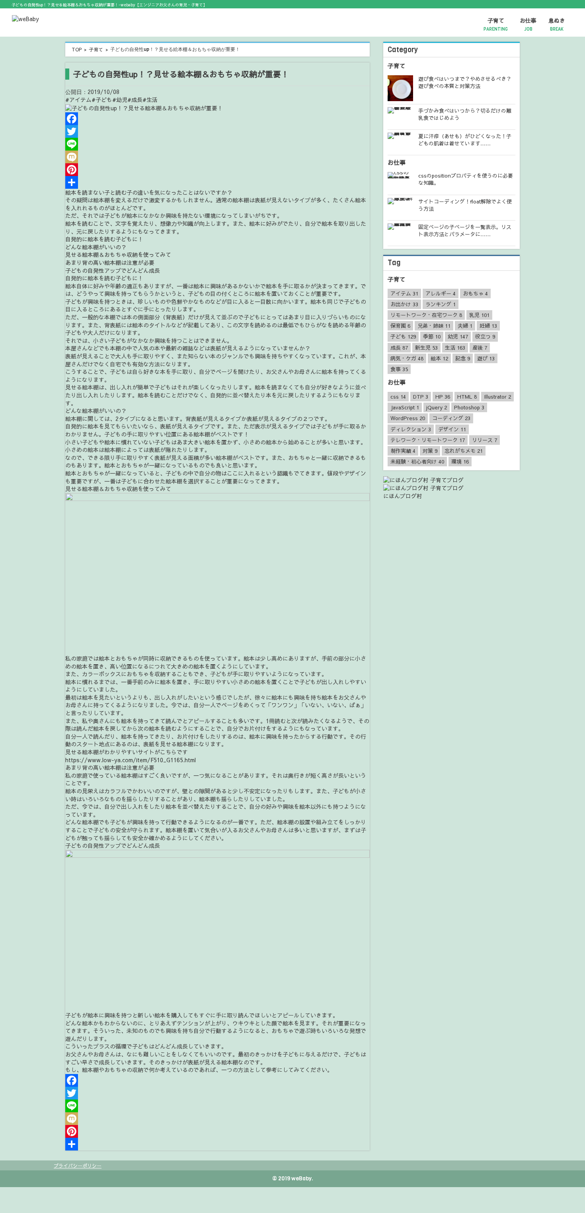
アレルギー (440, 293)
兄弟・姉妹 (433, 325)
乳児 (479, 315)
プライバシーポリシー (77, 1165)
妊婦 (488, 325)
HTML (467, 396)
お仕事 (528, 25)
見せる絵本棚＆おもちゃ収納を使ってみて (118, 254)
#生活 (150, 100)
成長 (399, 347)
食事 (399, 369)
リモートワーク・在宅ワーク (426, 315)
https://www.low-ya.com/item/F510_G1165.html (130, 760)
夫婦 (465, 325)
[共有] (217, 182)
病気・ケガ (406, 358)
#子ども (102, 100)
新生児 (426, 347)
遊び (486, 358)
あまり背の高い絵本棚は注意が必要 (109, 262)
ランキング (440, 304)
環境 (460, 461)
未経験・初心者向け (417, 461)
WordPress (407, 418)
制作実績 (402, 450)
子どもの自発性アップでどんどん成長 (112, 270)
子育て (496, 25)
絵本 (439, 358)
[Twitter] (217, 131)
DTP (420, 396)
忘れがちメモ (464, 450)
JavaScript (404, 407)
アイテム (404, 293)
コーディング (451, 418)
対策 (430, 450)
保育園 (400, 325)
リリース (484, 440)
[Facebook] (217, 118)
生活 (455, 347)
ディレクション (410, 429)
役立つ (485, 336)
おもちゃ (475, 293)
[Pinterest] (217, 169)
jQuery (436, 407)
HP (442, 396)
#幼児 (119, 100)
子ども (403, 336)
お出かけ (404, 304)
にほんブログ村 (402, 496)
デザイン (452, 429)
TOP (77, 49)
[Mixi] (217, 157)
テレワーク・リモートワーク (427, 440)
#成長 (134, 100)
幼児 (458, 336)
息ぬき (556, 25)
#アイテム (78, 100)
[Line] (217, 144)
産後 (479, 347)
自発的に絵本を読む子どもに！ (104, 239)
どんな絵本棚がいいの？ (96, 247)
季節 (432, 336)
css (398, 396)
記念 (462, 358)
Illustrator (497, 396)
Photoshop (469, 407)
